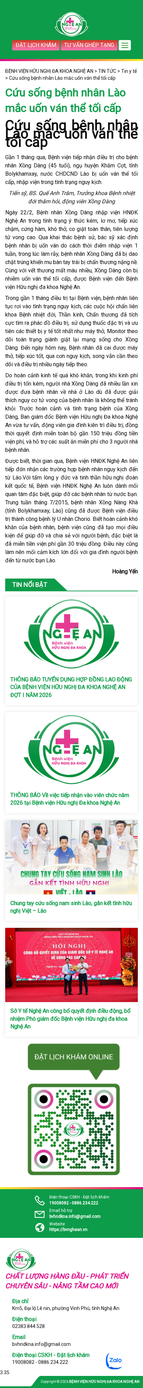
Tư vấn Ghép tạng (89, 45)
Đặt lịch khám (36, 45)
